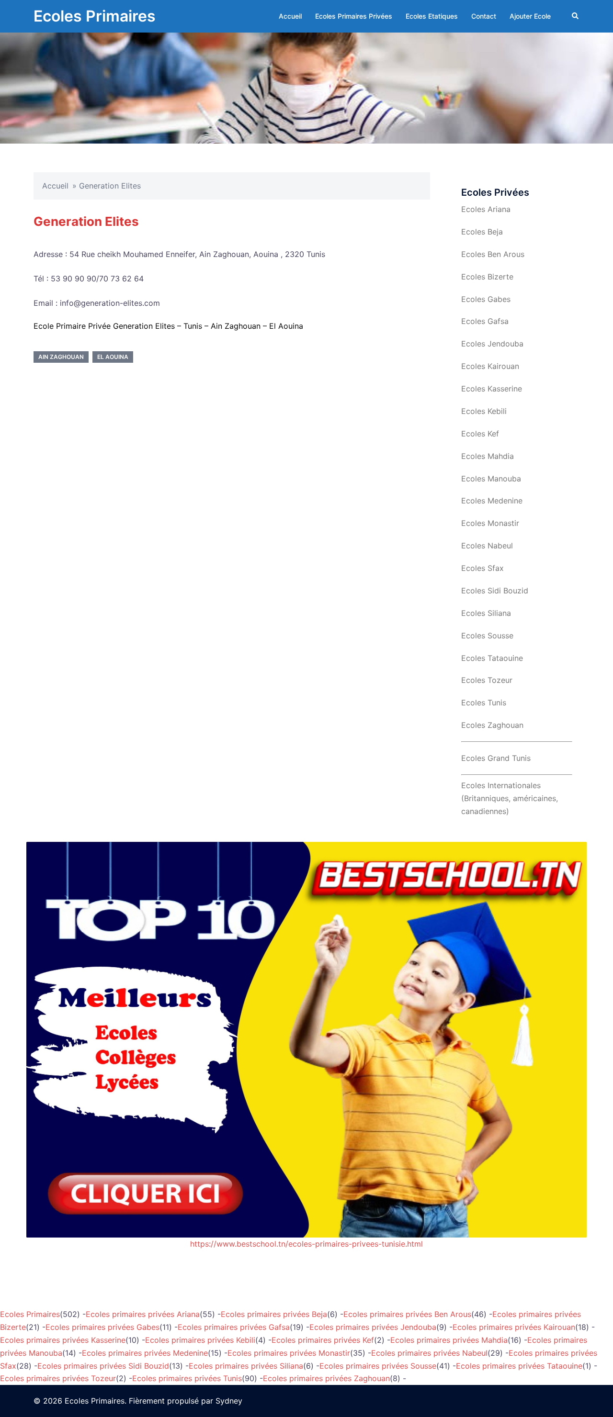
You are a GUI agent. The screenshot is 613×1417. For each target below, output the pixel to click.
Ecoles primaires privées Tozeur (58, 1378)
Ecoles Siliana (486, 613)
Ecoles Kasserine (491, 388)
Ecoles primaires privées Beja (274, 1314)
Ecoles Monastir (490, 523)
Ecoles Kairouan (490, 366)
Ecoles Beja (482, 231)
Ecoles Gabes (486, 299)
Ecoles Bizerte (487, 276)
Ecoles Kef (480, 433)
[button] (575, 16)
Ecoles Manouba (491, 478)
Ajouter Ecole (530, 16)
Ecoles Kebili (484, 411)
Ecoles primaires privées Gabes (102, 1327)
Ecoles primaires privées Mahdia (449, 1340)
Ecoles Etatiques (432, 16)
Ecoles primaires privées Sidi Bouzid (103, 1366)
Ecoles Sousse (487, 635)
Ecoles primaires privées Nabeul (429, 1353)
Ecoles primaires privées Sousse (377, 1366)
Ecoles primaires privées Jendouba (372, 1327)
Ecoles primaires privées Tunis (187, 1378)
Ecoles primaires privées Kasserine (62, 1340)
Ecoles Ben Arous (492, 254)
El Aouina (112, 356)
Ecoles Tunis (483, 702)
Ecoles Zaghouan (492, 725)
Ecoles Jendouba (492, 343)
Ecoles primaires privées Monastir (288, 1353)
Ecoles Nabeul (487, 545)
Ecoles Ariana (486, 209)
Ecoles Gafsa (485, 321)
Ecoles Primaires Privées (353, 16)
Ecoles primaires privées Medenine (145, 1353)
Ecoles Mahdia (487, 456)
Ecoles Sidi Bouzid (494, 590)
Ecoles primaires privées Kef (323, 1340)
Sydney (229, 1401)
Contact (483, 16)
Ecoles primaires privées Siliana (246, 1366)
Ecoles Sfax (482, 568)
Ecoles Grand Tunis (496, 758)
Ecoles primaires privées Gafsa (234, 1327)
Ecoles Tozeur (486, 680)
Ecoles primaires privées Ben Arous (407, 1314)
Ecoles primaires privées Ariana (143, 1314)
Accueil (290, 16)
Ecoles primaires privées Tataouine (519, 1366)
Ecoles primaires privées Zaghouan (326, 1378)
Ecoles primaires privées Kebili (200, 1340)
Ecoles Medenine (491, 500)
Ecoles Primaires (95, 16)
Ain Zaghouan (61, 356)
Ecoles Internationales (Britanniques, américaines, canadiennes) (509, 798)
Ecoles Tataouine (492, 658)
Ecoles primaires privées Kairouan (514, 1327)
